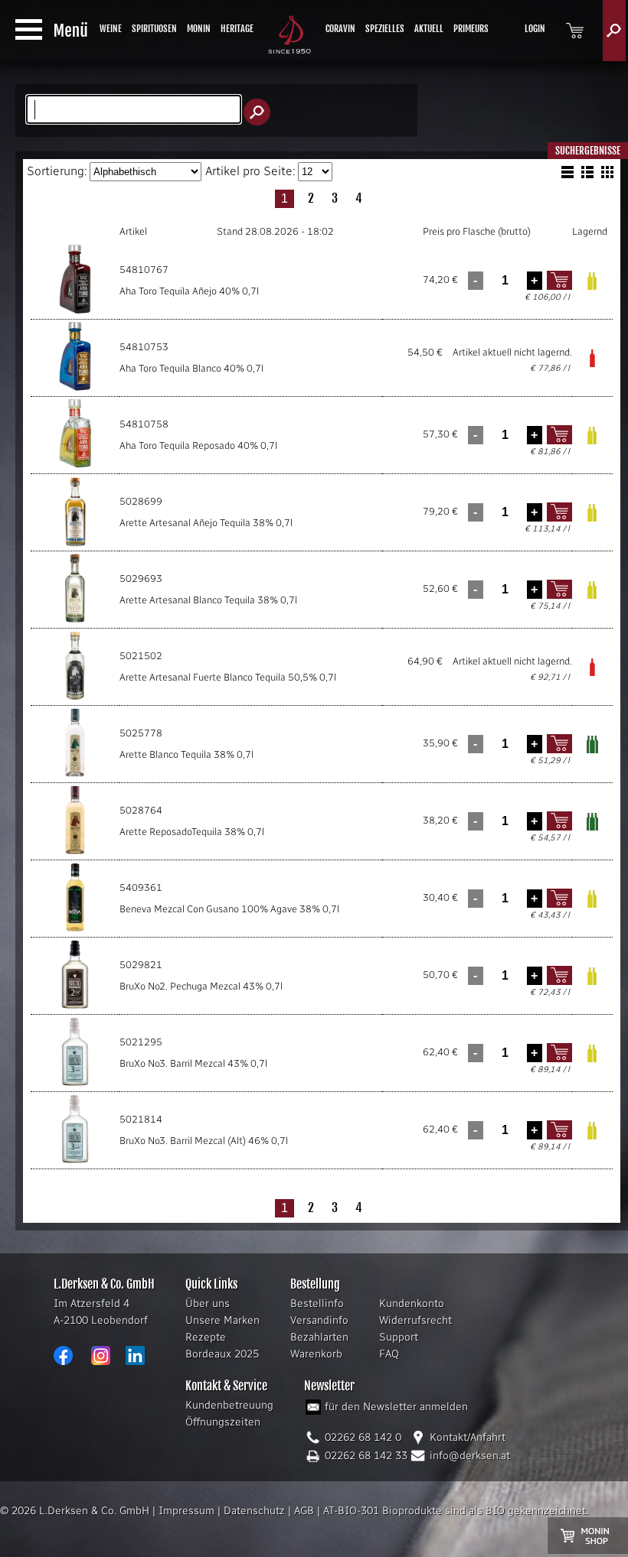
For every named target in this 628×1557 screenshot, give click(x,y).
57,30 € (440, 434)
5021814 (140, 1119)
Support (398, 1337)
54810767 (143, 269)
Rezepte (205, 1337)
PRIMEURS (471, 28)
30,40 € (440, 897)
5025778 (140, 733)
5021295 (140, 1042)
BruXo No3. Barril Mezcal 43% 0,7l (193, 1063)
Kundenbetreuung (229, 1405)
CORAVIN (340, 28)
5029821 (140, 964)
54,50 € (425, 352)
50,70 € (440, 974)
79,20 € (440, 511)
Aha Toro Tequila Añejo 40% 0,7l (189, 291)
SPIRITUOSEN (154, 28)
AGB (304, 1510)
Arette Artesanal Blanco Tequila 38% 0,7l (208, 600)
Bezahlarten (319, 1337)
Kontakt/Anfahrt (467, 1437)
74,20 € (440, 279)
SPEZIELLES (384, 28)
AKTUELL (428, 28)
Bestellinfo (317, 1303)
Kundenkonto (411, 1303)
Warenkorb (316, 1353)
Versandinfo (319, 1320)
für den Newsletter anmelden (396, 1406)
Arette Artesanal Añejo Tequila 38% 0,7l (206, 522)
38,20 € (440, 820)
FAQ (389, 1353)
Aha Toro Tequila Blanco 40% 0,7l (191, 368)
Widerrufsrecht (415, 1320)
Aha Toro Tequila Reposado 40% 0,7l (198, 445)
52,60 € (440, 588)
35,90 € (440, 743)
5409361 (140, 887)
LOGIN (535, 28)
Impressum (186, 1510)
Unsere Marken (222, 1320)
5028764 (140, 810)
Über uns (207, 1303)
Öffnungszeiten (222, 1422)
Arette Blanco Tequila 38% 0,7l (186, 754)
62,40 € (440, 1052)
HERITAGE (237, 28)
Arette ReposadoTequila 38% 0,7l (191, 831)
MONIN (199, 28)
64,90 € (425, 661)
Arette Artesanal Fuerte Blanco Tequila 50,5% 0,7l (227, 677)
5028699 (140, 501)
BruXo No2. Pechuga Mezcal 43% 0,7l (201, 986)
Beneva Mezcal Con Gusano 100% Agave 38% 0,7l (229, 909)
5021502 (140, 655)
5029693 (140, 578)
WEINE (111, 28)
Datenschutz (254, 1510)
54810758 (143, 424)
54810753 (143, 347)
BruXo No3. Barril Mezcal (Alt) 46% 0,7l (203, 1140)
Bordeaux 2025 (222, 1353)
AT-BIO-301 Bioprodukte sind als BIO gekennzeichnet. (455, 1510)
